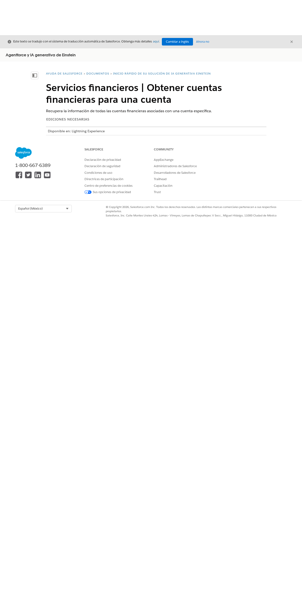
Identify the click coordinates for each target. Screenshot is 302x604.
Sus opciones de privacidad (112, 192)
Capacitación (163, 186)
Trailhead (160, 179)
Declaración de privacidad (102, 160)
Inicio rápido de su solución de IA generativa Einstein (162, 73)
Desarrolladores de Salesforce (175, 173)
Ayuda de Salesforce (64, 73)
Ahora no (202, 42)
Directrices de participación (103, 179)
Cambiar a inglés (177, 42)
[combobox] (43, 208)
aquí (156, 41)
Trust (157, 192)
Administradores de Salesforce (175, 166)
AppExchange (163, 160)
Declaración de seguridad (102, 166)
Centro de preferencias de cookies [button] (108, 186)
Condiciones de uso (98, 173)
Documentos (97, 73)
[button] (43, 208)
